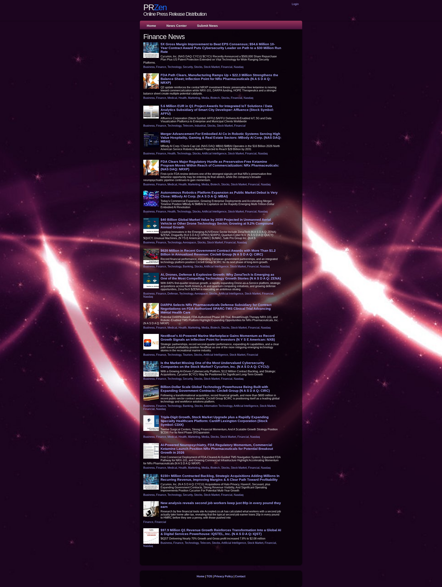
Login (295, 4)
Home (151, 25)
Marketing (194, 97)
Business (149, 66)
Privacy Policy (223, 576)
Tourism (188, 354)
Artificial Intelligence (214, 153)
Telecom (188, 125)
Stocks (198, 66)
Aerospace (189, 242)
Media (205, 97)
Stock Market (212, 66)
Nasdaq (238, 66)
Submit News (207, 25)
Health (183, 97)
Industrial (200, 125)
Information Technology (218, 405)
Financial (226, 66)
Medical (172, 97)
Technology (174, 66)
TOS (209, 576)
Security (188, 66)
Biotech (215, 97)
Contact (240, 576)
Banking (188, 266)
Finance (161, 66)
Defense (172, 293)
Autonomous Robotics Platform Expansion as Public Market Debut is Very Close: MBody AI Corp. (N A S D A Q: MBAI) (219, 194)
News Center (176, 25)
